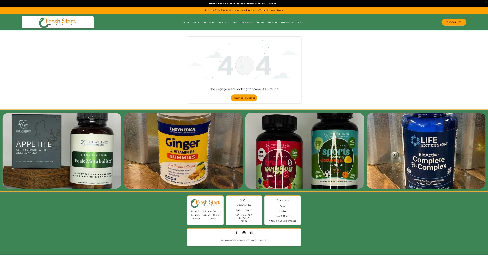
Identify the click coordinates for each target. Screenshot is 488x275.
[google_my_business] (251, 233)
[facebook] (236, 233)
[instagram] (244, 233)
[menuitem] (186, 22)
